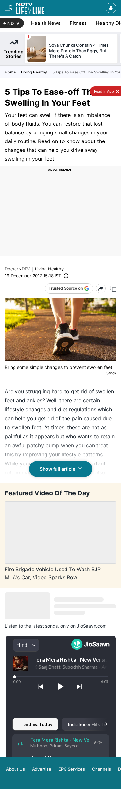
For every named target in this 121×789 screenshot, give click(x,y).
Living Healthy (34, 72)
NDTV (13, 23)
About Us (15, 769)
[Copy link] (113, 289)
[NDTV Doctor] (30, 7)
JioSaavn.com (91, 625)
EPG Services (71, 769)
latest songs (45, 625)
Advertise (41, 769)
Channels (101, 769)
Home (10, 72)
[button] (111, 8)
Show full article (57, 469)
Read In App (103, 91)
